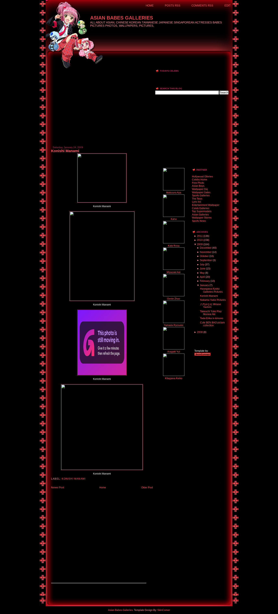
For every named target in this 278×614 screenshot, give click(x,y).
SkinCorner (163, 610)
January (204, 285)
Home (150, 5)
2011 (200, 236)
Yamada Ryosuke (173, 325)
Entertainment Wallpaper (205, 205)
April (202, 277)
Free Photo (198, 182)
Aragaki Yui (173, 351)
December (205, 247)
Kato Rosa (173, 245)
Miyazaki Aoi (174, 272)
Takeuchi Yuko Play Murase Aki (211, 313)
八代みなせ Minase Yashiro (210, 306)
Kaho (174, 219)
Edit (227, 5)
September (206, 260)
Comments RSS (202, 5)
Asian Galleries (200, 214)
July (202, 264)
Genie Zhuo (173, 298)
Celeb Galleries (200, 208)
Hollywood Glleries (202, 176)
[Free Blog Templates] (202, 355)
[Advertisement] (98, 70)
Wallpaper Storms (202, 217)
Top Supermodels (201, 211)
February (205, 281)
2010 (200, 240)
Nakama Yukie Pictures (213, 300)
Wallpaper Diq (200, 189)
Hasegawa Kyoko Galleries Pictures (211, 290)
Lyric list (196, 201)
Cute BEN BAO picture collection (212, 324)
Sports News (199, 221)
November (205, 252)
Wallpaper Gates (201, 192)
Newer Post (57, 487)
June (202, 268)
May (202, 272)
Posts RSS (172, 5)
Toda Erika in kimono (211, 318)
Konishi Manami (65, 151)
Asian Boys (198, 186)
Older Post (147, 487)
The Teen (197, 198)
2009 (200, 244)
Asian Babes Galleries (121, 18)
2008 (200, 332)
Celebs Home (199, 179)
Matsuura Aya (173, 192)
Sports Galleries (201, 195)
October (204, 256)
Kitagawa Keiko (173, 378)
